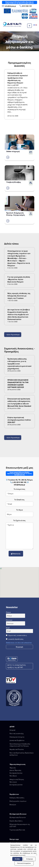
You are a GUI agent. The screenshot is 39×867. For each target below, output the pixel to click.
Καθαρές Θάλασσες (17, 798)
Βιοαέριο (13, 805)
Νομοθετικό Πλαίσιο (17, 749)
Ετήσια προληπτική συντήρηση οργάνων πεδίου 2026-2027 (19, 419)
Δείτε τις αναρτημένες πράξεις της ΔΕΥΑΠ (16, 666)
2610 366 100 (27, 6)
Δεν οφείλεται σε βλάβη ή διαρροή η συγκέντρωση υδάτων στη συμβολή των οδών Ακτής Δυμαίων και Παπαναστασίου (19, 314)
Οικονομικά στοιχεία (17, 737)
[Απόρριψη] (37, 855)
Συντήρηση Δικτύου (16, 785)
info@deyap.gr (10, 6)
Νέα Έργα (13, 776)
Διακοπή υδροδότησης (16, 639)
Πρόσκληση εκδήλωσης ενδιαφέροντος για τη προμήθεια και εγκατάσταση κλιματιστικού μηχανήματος (19, 364)
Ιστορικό (12, 730)
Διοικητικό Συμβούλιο (17, 740)
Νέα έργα (13, 782)
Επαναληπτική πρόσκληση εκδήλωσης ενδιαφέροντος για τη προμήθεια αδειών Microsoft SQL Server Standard (19, 402)
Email (8, 628)
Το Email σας (19, 499)
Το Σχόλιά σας (19, 520)
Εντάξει (17, 859)
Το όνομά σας (19, 489)
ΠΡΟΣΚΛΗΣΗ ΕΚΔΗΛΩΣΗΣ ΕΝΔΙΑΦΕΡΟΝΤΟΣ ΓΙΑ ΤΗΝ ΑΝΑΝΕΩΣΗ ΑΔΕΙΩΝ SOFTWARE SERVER (18, 383)
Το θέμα (19, 510)
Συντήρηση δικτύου (16, 773)
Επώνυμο (9, 620)
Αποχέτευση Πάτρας (17, 779)
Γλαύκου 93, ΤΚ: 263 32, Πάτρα (20, 480)
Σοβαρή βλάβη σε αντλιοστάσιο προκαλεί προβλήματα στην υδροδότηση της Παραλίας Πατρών (18, 78)
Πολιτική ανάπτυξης (17, 733)
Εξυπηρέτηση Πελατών (18, 817)
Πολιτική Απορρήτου (24, 863)
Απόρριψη (29, 859)
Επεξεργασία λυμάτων (18, 801)
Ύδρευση (13, 768)
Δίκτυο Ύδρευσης (15, 770)
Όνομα (8, 612)
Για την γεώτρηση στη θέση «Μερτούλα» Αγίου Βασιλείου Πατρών (19, 279)
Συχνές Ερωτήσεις (16, 821)
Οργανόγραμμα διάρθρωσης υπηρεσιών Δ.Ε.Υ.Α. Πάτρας (20, 745)
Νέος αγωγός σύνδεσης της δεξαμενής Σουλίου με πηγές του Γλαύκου (19, 295)
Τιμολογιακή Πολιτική (17, 830)
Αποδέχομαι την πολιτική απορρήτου (19, 642)
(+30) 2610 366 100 (19, 482)
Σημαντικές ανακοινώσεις (17, 635)
